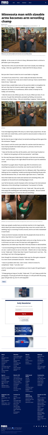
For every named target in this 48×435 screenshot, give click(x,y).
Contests (15, 396)
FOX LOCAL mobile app (5, 368)
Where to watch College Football (41, 400)
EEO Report (16, 405)
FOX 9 (3, 25)
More (30, 2)
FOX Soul (15, 387)
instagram (39, 426)
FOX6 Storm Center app (17, 358)
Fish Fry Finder (40, 379)
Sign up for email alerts (17, 398)
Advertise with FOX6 (30, 399)
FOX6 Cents (28, 357)
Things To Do (40, 376)
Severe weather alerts (18, 356)
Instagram (28, 381)
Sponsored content (29, 402)
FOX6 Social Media (29, 375)
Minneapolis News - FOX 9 (6, 401)
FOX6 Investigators (5, 360)
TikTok (27, 382)
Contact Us (17, 394)
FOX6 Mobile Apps (17, 400)
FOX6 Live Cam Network (17, 361)
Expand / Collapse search (45, 3)
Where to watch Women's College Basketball (41, 413)
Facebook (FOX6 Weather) (29, 389)
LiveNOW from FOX (18, 382)
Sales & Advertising (29, 395)
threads (41, 426)
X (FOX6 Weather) (29, 391)
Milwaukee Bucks (5, 385)
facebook (34, 426)
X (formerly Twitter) (29, 387)
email (46, 426)
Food (39, 364)
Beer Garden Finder (41, 378)
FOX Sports (16, 385)
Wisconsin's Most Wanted (5, 358)
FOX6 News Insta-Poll (6, 366)
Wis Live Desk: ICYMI (18, 379)
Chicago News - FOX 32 (6, 398)
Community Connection (40, 385)
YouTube (27, 378)
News (6, 25)
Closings (15, 366)
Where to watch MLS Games (42, 419)
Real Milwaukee (41, 360)
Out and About (40, 361)
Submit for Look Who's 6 (41, 357)
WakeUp (40, 354)
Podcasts (3, 363)
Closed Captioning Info (17, 410)
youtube (44, 426)
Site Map (3, 372)
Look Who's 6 (40, 359)
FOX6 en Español (5, 370)
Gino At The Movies (42, 366)
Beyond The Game (5, 381)
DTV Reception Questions (17, 412)
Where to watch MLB (42, 402)
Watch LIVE (17, 375)
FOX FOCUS (28, 400)
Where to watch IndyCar (41, 406)
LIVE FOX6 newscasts (18, 378)
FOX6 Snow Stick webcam (17, 369)
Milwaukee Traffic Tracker (41, 368)
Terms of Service (24, 320)
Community (41, 375)
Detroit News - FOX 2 (6, 403)
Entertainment (4, 361)
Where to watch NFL (42, 397)
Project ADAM (40, 382)
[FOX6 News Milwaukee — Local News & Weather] (6, 2)
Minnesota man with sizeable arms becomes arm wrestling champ (17, 53)
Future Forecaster (17, 367)
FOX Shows (16, 390)
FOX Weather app (17, 363)
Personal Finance (29, 360)
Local (3, 356)
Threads (27, 384)
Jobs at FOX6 (16, 403)
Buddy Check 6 (41, 381)
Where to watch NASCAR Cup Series (41, 404)
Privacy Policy (25, 319)
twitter (37, 426)
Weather (16, 354)
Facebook (28, 379)
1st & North (4, 379)
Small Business (29, 363)
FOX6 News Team (17, 402)
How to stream (17, 376)
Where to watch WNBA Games (41, 416)
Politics (3, 364)
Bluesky (27, 385)
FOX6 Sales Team (29, 397)
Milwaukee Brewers (5, 376)
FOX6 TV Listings (17, 381)
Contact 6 (27, 356)
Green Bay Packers (5, 378)
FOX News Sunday (17, 388)
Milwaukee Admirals (6, 387)
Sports (3, 375)
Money (27, 354)
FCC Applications (17, 407)
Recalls (27, 359)
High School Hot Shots (5, 383)
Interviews (40, 363)
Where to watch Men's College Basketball (41, 409)
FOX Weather (16, 364)
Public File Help (17, 406)
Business (27, 362)
